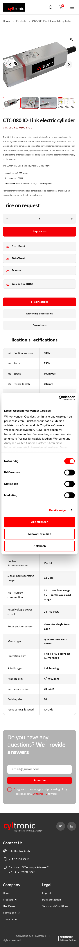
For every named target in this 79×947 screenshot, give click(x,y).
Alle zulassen (39, 521)
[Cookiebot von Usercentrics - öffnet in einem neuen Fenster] (59, 397)
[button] (62, 7)
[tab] (39, 302)
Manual (16, 270)
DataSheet (18, 258)
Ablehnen (39, 545)
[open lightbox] (72, 39)
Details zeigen (58, 510)
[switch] (69, 472)
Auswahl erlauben (39, 534)
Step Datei (18, 246)
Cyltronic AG (40, 793)
